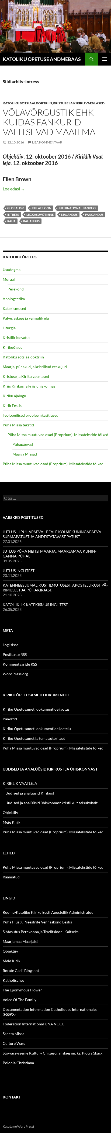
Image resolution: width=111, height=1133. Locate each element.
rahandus (31, 221)
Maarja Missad (24, 454)
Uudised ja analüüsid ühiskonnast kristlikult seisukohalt (51, 802)
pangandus (94, 214)
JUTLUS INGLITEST (18, 570)
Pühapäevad (22, 444)
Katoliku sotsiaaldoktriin (27, 103)
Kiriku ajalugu (14, 395)
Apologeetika (14, 298)
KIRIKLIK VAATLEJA (20, 783)
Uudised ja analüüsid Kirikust (29, 793)
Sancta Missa (13, 1033)
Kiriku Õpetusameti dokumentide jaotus (36, 709)
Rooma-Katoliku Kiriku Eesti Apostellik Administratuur (49, 912)
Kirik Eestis (12, 405)
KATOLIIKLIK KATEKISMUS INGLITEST (35, 604)
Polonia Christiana (18, 1062)
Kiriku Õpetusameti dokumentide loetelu (37, 728)
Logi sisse (10, 644)
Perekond (16, 289)
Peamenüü (104, 59)
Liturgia (9, 328)
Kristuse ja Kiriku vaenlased (79, 103)
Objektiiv (10, 812)
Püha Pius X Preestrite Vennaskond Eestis (37, 922)
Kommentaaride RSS (20, 664)
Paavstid (10, 719)
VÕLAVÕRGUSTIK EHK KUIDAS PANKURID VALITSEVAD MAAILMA (49, 122)
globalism (15, 208)
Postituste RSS (15, 654)
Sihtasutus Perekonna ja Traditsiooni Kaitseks (40, 931)
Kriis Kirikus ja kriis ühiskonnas (29, 386)
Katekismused (14, 308)
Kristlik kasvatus (16, 337)
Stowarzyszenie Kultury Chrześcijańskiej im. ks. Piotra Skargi (53, 1053)
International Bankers (77, 208)
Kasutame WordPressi (18, 1126)
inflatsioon (41, 208)
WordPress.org (15, 674)
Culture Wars (14, 1043)
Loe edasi (14, 188)
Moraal (9, 279)
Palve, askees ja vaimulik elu (26, 318)
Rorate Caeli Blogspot (21, 970)
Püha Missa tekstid (18, 425)
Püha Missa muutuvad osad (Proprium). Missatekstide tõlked (58, 434)
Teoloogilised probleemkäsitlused (30, 415)
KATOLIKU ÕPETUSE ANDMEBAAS (42, 59)
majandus (69, 214)
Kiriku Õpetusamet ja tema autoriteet (34, 738)
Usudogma (11, 269)
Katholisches (13, 980)
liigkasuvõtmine (40, 214)
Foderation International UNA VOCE (33, 1024)
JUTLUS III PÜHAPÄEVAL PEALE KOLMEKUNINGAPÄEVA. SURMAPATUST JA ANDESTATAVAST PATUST (52, 534)
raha (11, 221)
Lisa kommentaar (47, 142)
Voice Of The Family (19, 999)
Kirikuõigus (12, 347)
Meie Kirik (11, 822)
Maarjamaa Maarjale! (21, 941)
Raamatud (11, 877)
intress (13, 214)
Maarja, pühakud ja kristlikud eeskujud (35, 366)
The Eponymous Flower (22, 990)
